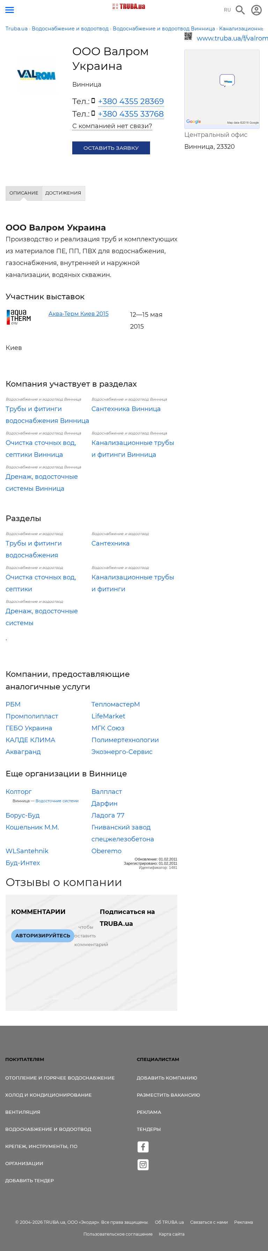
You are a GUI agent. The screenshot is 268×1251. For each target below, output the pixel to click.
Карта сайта (172, 1234)
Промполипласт (32, 716)
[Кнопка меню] (9, 10)
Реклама (149, 1112)
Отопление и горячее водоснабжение (60, 1078)
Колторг (19, 792)
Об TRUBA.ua (169, 1222)
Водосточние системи (57, 801)
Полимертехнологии (125, 740)
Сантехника (110, 543)
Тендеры (149, 1129)
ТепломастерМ (115, 704)
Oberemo (106, 851)
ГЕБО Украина (29, 728)
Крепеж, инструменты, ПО (41, 1146)
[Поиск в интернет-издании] (240, 10)
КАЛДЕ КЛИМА (30, 740)
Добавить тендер (29, 1180)
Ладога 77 (108, 815)
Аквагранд (23, 752)
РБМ (13, 704)
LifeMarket (108, 716)
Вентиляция (22, 1112)
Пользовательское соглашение (117, 1234)
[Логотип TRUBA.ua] (129, 6)
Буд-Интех (23, 863)
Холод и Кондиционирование (48, 1095)
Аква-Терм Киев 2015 (79, 313)
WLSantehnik (27, 851)
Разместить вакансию (168, 1095)
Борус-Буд (23, 815)
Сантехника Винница (126, 409)
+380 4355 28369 (131, 101)
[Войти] (256, 10)
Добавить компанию (167, 1078)
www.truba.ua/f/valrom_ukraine (228, 38)
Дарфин (104, 803)
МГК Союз (108, 728)
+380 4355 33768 (131, 114)
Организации (24, 1163)
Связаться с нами (209, 1222)
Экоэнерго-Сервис (121, 752)
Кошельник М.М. (32, 827)
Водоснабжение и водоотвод (48, 1129)
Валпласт (106, 792)
